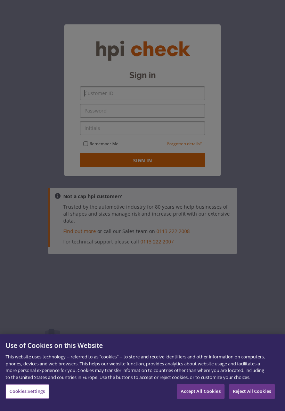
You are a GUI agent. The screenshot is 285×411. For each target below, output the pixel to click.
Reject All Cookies (252, 391)
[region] (142, 372)
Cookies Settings (27, 391)
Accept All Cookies (200, 391)
